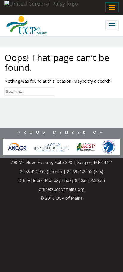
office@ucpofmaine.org (61, 189)
